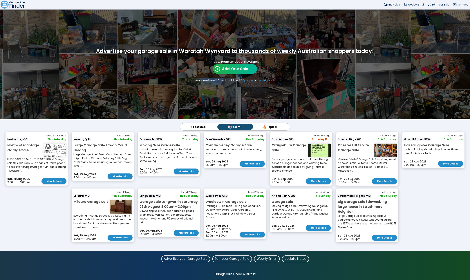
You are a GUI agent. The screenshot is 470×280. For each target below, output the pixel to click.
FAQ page (246, 80)
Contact (462, 4)
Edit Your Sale (440, 4)
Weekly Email (416, 4)
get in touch (266, 80)
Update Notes (295, 259)
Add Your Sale (235, 68)
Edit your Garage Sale (232, 259)
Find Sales (393, 4)
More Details (54, 181)
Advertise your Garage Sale (185, 259)
